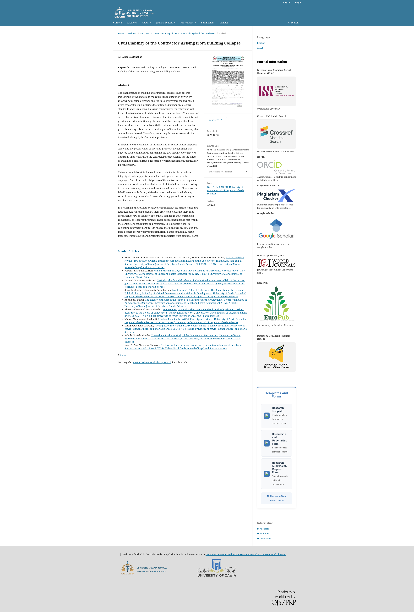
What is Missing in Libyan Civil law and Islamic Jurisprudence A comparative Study (199, 270)
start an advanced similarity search (152, 362)
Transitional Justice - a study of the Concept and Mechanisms (184, 335)
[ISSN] (276, 91)
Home (121, 33)
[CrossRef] (276, 134)
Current (117, 22)
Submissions (207, 22)
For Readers (263, 528)
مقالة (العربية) (218, 119)
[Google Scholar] (276, 229)
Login (298, 2)
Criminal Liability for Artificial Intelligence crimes (185, 319)
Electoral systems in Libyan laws (178, 345)
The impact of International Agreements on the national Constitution (192, 325)
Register (287, 2)
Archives (132, 22)
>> (125, 355)
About (145, 22)
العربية (260, 47)
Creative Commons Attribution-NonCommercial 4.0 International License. (246, 554)
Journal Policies (165, 22)
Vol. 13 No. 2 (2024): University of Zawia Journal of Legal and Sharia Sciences (177, 33)
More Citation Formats (220, 171)
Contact (224, 22)
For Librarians (264, 538)
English (261, 42)
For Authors (187, 22)
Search (294, 22)
